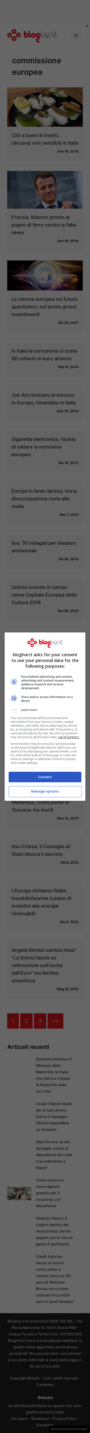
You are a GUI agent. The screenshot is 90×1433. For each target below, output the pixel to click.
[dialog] (45, 716)
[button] (45, 710)
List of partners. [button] (68, 737)
